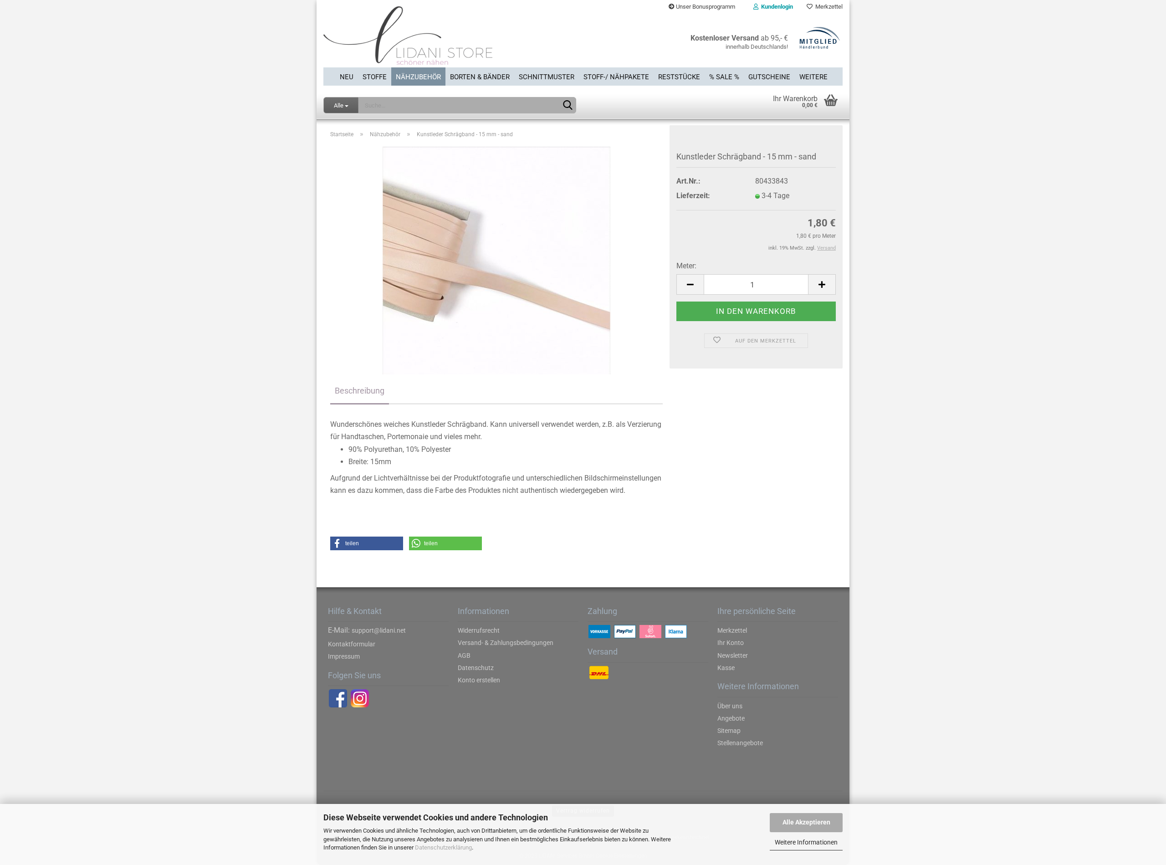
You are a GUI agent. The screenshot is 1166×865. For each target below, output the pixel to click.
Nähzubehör (418, 77)
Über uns (729, 706)
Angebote (731, 718)
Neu (346, 77)
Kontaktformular (351, 644)
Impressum (344, 656)
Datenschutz (476, 667)
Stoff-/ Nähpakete (616, 77)
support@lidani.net (379, 630)
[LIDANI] (449, 40)
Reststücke (679, 77)
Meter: (686, 265)
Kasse (726, 667)
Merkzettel (828, 6)
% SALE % (724, 77)
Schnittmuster (546, 77)
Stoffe (375, 77)
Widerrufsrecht (479, 630)
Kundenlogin (775, 6)
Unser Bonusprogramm (705, 6)
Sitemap (729, 730)
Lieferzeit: (693, 195)
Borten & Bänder (480, 77)
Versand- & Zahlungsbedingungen (505, 642)
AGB (464, 655)
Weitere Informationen (806, 842)
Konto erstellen (479, 680)
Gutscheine (769, 77)
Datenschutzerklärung (443, 847)
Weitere (813, 77)
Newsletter (732, 655)
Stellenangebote (740, 743)
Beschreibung (359, 390)
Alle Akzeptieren (806, 822)
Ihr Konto (730, 642)
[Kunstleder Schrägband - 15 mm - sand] (496, 260)
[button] (366, 543)
